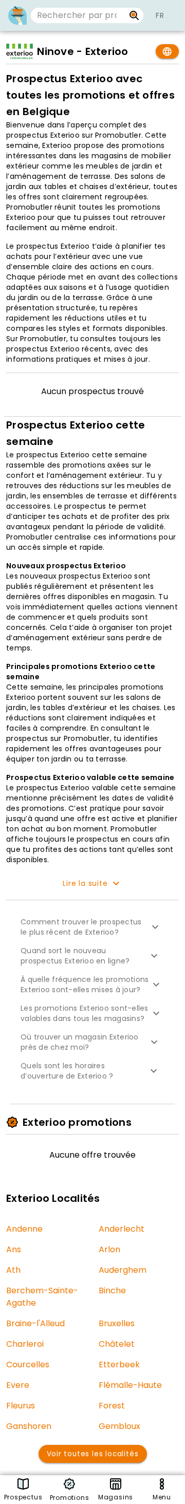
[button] (92, 927)
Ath (13, 1270)
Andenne (24, 1229)
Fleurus (20, 1406)
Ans (13, 1249)
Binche (112, 1290)
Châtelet (117, 1344)
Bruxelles (117, 1323)
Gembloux (119, 1426)
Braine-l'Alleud (35, 1323)
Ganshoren (28, 1426)
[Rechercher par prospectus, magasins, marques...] (134, 15)
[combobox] (78, 15)
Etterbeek (119, 1364)
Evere (17, 1385)
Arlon (109, 1249)
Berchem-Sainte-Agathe (42, 1297)
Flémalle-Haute (130, 1385)
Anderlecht (121, 1229)
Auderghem (122, 1270)
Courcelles (27, 1364)
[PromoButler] (17, 15)
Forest (112, 1406)
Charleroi (25, 1344)
